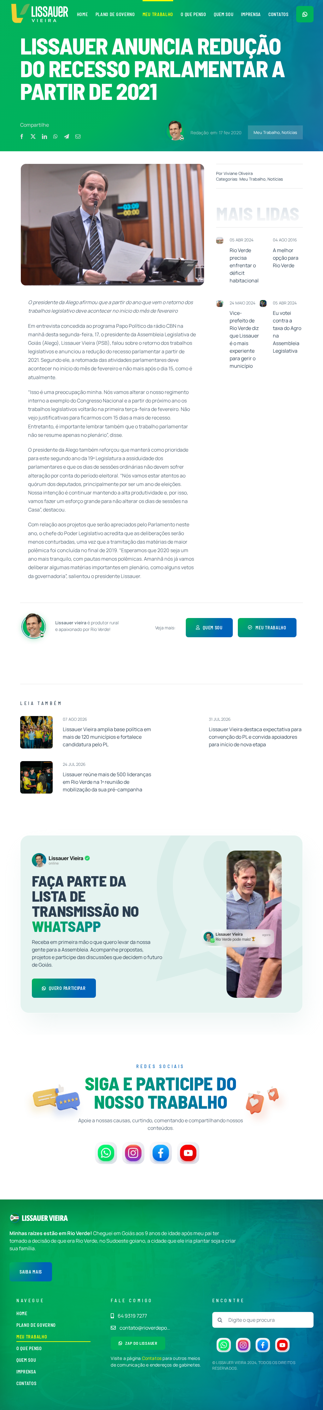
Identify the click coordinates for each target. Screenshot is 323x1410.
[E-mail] (78, 136)
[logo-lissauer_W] (45, 1217)
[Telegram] (66, 136)
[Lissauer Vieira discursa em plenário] (263, 302)
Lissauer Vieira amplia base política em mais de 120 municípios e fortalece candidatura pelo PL (107, 737)
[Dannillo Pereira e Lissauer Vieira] (219, 302)
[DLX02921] (36, 763)
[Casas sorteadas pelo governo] (219, 239)
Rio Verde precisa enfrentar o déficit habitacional (244, 265)
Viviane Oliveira (238, 173)
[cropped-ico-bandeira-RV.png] (14, 1215)
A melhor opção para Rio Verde (285, 258)
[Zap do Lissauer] (305, 14)
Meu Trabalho (267, 132)
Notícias (289, 132)
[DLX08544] (182, 718)
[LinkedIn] (44, 136)
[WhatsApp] (55, 136)
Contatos (152, 1358)
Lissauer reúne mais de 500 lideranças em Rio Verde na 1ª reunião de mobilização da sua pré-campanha (107, 782)
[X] (33, 136)
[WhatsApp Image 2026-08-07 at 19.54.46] (36, 718)
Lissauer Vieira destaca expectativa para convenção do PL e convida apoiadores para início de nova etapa (255, 737)
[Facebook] (21, 136)
